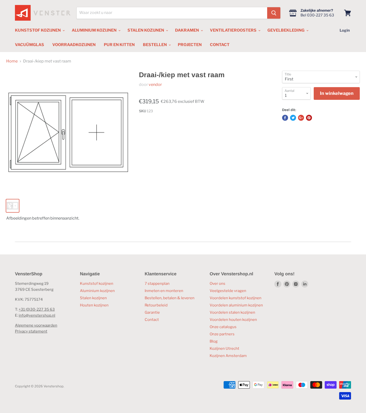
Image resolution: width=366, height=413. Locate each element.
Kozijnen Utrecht (224, 348)
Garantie (152, 312)
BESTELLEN (155, 44)
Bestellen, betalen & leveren (169, 298)
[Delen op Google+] (301, 118)
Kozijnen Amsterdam (228, 356)
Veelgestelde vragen (228, 291)
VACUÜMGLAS (29, 44)
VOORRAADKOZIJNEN (74, 44)
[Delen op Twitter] (293, 118)
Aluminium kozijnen (97, 291)
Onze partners (222, 334)
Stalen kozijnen (93, 298)
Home (12, 61)
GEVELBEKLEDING (286, 30)
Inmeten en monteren (164, 291)
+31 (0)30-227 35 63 (37, 309)
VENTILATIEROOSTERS (233, 30)
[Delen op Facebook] (285, 118)
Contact (152, 319)
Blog (214, 341)
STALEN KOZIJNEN (146, 30)
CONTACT (220, 44)
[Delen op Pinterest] (309, 118)
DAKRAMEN (187, 30)
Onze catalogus (223, 327)
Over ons (217, 283)
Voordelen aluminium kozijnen (236, 305)
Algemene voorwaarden (36, 325)
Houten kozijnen (94, 305)
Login (345, 30)
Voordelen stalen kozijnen (232, 312)
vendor (155, 84)
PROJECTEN (190, 44)
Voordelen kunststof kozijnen (235, 298)
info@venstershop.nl (37, 315)
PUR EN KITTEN (119, 44)
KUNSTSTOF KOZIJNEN (38, 30)
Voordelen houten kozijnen (233, 319)
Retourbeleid (156, 305)
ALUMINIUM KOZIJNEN (94, 30)
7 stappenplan (157, 283)
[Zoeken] (273, 13)
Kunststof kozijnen (96, 283)
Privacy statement (31, 331)
